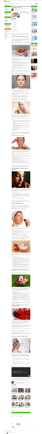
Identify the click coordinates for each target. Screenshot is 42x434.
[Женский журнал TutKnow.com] (8, 1)
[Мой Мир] (14, 18)
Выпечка (6, 34)
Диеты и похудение (7, 8)
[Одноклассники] (13, 18)
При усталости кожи (15, 21)
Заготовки (6, 35)
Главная (5, 3)
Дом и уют (6, 18)
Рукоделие (6, 19)
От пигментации (15, 27)
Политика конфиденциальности (7, 432)
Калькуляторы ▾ (17, 3)
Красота (5, 7)
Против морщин (15, 28)
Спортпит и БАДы (6, 14)
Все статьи (8, 3)
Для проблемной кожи (15, 29)
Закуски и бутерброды (7, 33)
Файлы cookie (11, 432)
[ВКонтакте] (12, 18)
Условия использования (14, 432)
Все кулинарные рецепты (12, 3)
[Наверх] (7, 433)
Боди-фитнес (6, 9)
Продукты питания (6, 13)
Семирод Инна (15, 381)
